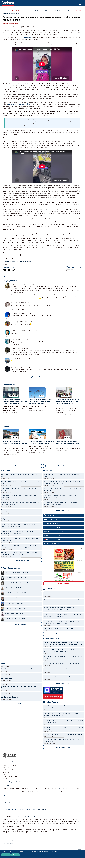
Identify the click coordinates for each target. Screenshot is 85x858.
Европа (67, 437)
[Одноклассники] (9, 270)
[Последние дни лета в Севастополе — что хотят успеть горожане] (37, 430)
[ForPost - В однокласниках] (45, 810)
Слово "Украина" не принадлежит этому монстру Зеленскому (19, 635)
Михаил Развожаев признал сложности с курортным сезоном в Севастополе (15, 443)
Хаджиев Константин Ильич (14, 613)
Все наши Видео (51, 519)
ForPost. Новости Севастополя (28, 816)
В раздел (21, 670)
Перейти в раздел (21, 624)
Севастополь (14, 10)
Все (4, 10)
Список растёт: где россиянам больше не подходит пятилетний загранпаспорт (67, 443)
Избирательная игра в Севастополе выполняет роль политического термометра (17, 663)
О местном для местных (53, 523)
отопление (66, 395)
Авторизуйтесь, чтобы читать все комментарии (42, 377)
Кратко (5, 805)
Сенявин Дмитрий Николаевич (15, 618)
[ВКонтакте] (5, 270)
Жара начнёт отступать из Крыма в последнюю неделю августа (19, 475)
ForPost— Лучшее (21, 813)
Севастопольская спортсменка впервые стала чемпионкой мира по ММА (20, 489)
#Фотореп (57, 10)
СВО (42, 395)
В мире (46, 10)
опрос (41, 437)
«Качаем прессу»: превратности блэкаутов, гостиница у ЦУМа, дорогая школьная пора (19, 532)
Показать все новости (21, 560)
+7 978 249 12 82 (8, 785)
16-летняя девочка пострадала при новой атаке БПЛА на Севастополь (20, 497)
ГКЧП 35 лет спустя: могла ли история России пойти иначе (63, 734)
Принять (15, 855)
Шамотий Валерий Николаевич (15, 598)
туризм (14, 437)
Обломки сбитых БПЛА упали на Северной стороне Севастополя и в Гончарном (18, 525)
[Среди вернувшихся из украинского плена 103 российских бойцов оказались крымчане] (37, 388)
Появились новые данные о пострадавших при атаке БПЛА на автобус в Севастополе (15, 401)
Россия (36, 10)
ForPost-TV (6, 803)
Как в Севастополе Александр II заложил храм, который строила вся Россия (19, 539)
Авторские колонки (9, 801)
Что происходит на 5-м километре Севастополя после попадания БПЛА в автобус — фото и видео (18, 546)
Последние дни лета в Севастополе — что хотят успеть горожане (41, 442)
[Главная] (8, 2)
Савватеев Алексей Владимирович (16, 608)
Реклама (78, 10)
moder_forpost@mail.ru (14, 782)
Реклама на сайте (8, 762)
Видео (68, 10)
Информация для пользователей (66, 788)
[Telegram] (13, 270)
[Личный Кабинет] (77, 2)
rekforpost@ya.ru (8, 844)
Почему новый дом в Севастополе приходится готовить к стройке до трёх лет (20, 482)
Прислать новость (21, 466)
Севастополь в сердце (53, 527)
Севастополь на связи (53, 515)
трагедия (14, 395)
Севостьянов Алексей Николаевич (16, 593)
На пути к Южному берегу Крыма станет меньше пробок (62, 628)
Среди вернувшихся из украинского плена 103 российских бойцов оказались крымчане (41, 401)
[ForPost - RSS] (39, 810)
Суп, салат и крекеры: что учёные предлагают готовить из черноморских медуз (20, 504)
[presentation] (5, 418)
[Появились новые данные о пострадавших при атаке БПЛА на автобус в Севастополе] (11, 388)
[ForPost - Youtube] (43, 810)
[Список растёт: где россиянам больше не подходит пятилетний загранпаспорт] (64, 430)
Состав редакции (8, 807)
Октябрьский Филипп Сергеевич (15, 577)
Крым (26, 10)
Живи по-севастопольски (54, 539)
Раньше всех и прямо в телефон (56, 531)
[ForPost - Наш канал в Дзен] (46, 810)
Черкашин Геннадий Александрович (16, 572)
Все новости (7, 799)
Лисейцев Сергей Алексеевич (14, 603)
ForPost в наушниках (53, 543)
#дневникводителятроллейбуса (19, 104)
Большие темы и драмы (53, 535)
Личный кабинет (64, 466)
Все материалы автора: (17, 261)
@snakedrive (28, 38)
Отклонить (6, 855)
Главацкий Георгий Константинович (16, 582)
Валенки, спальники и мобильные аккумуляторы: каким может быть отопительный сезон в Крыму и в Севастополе (67, 402)
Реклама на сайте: (8, 835)
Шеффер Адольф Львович (13, 587)
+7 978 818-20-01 (8, 840)
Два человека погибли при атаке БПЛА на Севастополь (62, 664)
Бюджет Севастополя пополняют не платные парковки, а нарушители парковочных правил (19, 553)
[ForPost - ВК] (41, 810)
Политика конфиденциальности (47, 851)
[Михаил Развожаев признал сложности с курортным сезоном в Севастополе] (11, 430)
